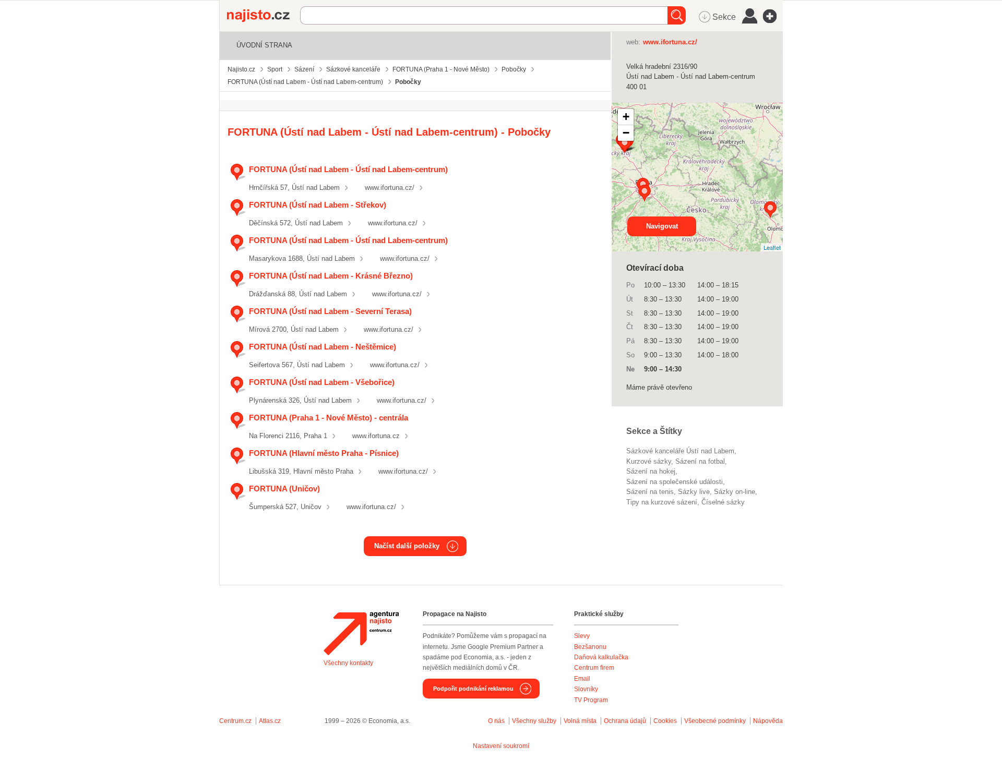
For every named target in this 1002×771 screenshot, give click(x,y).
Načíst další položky (406, 546)
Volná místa (580, 721)
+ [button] (626, 116)
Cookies (665, 721)
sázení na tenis (650, 492)
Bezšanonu (590, 646)
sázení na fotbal (700, 461)
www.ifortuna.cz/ (389, 187)
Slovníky (586, 689)
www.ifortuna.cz (376, 436)
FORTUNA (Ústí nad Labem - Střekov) (317, 204)
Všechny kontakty (348, 663)
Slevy (582, 636)
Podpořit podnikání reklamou (473, 688)
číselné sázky (723, 502)
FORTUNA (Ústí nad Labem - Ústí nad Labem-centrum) (348, 169)
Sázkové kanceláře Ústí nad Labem (680, 451)
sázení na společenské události (674, 482)
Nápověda (768, 721)
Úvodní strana (264, 45)
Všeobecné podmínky (715, 721)
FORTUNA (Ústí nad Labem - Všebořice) (322, 382)
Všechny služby (535, 721)
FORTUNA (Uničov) (284, 488)
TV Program (591, 700)
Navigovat (662, 226)
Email (582, 678)
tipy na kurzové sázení (661, 502)
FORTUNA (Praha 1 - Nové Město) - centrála (328, 417)
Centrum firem (594, 667)
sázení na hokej (650, 471)
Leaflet (772, 247)
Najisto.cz (263, 15)
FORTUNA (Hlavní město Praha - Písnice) (324, 453)
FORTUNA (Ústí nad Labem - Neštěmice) (322, 346)
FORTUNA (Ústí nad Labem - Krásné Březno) (331, 275)
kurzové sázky (648, 461)
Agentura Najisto (361, 633)
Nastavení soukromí (501, 746)
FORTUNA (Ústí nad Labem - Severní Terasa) (330, 311)
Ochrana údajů (625, 721)
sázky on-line (734, 492)
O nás (496, 721)
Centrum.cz (235, 721)
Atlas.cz (270, 721)
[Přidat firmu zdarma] (772, 16)
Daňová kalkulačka (601, 657)
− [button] (626, 132)
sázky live (694, 492)
